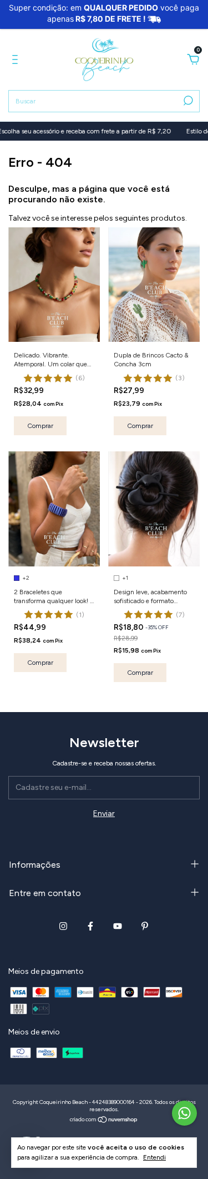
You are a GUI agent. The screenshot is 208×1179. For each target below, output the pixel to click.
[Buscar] (187, 100)
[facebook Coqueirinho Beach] (90, 926)
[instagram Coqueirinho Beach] (63, 926)
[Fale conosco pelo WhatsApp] (184, 1113)
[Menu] (17, 61)
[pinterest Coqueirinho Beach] (144, 926)
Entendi (154, 1157)
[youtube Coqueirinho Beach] (117, 926)
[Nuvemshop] (104, 1121)
